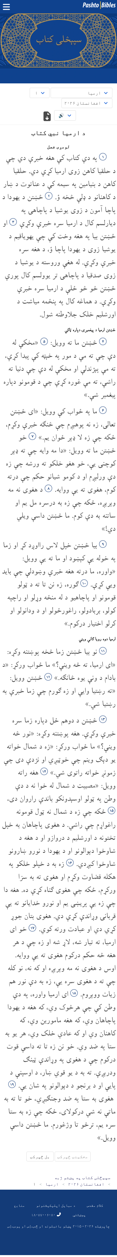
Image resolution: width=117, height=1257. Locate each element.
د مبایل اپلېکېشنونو (55, 1205)
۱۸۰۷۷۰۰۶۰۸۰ (43, 1214)
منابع (19, 1205)
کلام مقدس (95, 1205)
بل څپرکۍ (40, 1156)
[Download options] (47, 117)
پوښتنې (79, 1214)
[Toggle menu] (7, 7)
